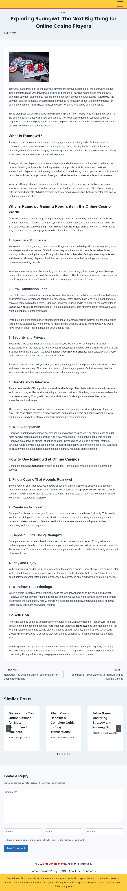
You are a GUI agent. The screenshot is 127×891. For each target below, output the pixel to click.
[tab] (57, 754)
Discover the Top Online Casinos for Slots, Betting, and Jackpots (21, 723)
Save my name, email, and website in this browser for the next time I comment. (45, 840)
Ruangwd (51, 93)
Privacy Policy (49, 871)
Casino (63, 12)
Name (9, 831)
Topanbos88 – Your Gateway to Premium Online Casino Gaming (96, 674)
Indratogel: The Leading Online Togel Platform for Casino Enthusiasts (31, 674)
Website (91, 831)
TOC (63, 871)
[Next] (118, 728)
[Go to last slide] (8, 728)
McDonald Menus (55, 864)
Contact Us (89, 871)
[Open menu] (120, 4)
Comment (11, 792)
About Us (74, 871)
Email (50, 831)
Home (34, 871)
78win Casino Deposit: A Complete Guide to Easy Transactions (62, 723)
